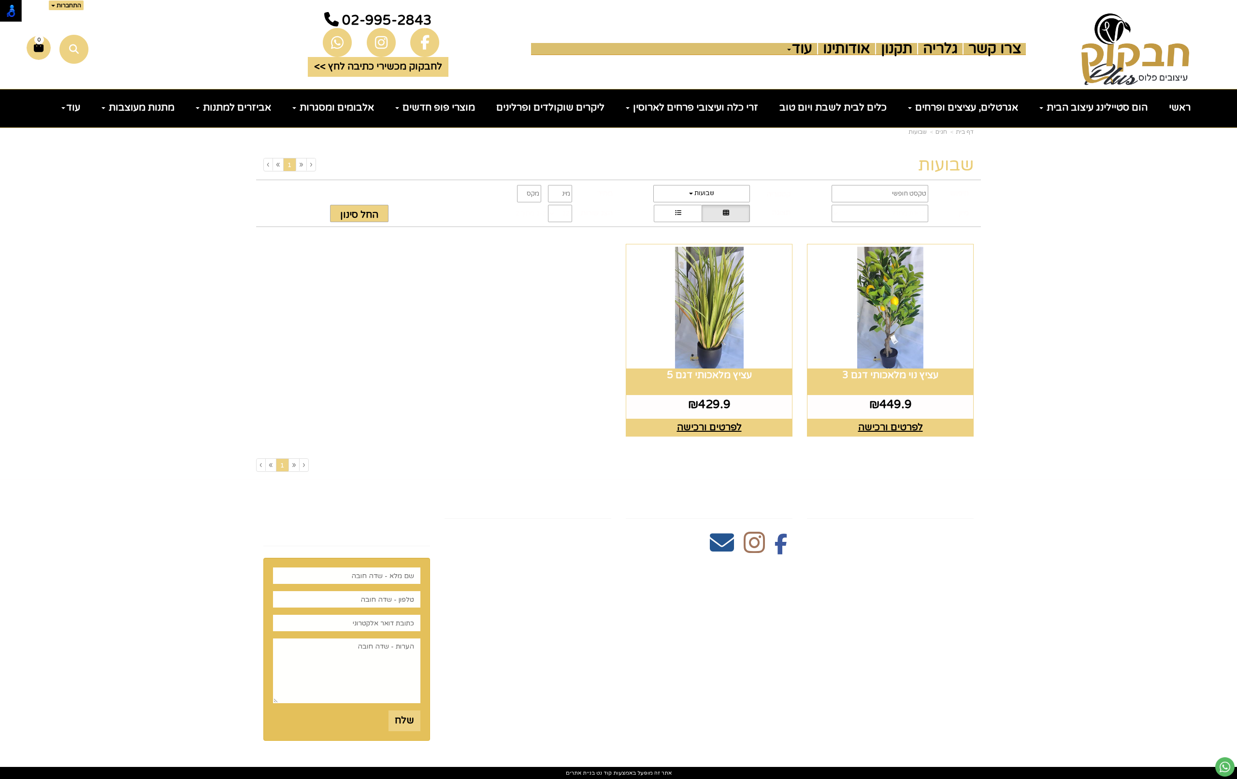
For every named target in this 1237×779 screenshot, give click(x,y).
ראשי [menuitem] (1180, 107)
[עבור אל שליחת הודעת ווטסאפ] (1225, 767)
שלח (404, 720)
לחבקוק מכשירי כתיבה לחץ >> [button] (378, 66)
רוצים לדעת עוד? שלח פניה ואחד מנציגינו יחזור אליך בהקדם (358, 515)
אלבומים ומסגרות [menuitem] (335, 107)
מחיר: (604, 193)
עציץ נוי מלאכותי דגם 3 (890, 375)
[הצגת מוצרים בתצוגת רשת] (726, 213)
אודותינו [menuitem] (846, 49)
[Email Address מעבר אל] (722, 548)
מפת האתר (944, 502)
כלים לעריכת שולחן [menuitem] (929, 566)
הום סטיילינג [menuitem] (945, 657)
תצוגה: (780, 212)
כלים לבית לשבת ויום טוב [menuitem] (833, 107)
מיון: (963, 213)
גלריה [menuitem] (940, 49)
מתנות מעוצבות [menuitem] (140, 107)
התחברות (68, 5)
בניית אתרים (580, 773)
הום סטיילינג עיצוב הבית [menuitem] (1096, 107)
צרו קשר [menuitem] (994, 49)
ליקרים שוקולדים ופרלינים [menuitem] (550, 107)
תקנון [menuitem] (896, 49)
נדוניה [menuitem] (960, 672)
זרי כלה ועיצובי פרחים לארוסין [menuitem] (694, 107)
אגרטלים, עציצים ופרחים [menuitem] (965, 107)
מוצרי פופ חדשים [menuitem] (437, 107)
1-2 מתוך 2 (531, 213)
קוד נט (603, 773)
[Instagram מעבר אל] (754, 548)
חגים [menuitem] (963, 626)
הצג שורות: (596, 213)
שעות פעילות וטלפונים (552, 502)
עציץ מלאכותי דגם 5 (709, 375)
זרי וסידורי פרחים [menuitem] (933, 642)
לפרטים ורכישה (890, 427)
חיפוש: (959, 193)
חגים (941, 131)
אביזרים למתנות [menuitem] (236, 107)
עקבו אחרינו (760, 502)
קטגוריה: (778, 194)
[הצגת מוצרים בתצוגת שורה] (678, 213)
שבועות (917, 131)
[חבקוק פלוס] (1135, 49)
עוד (802, 49)
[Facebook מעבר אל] (781, 548)
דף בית (965, 131)
